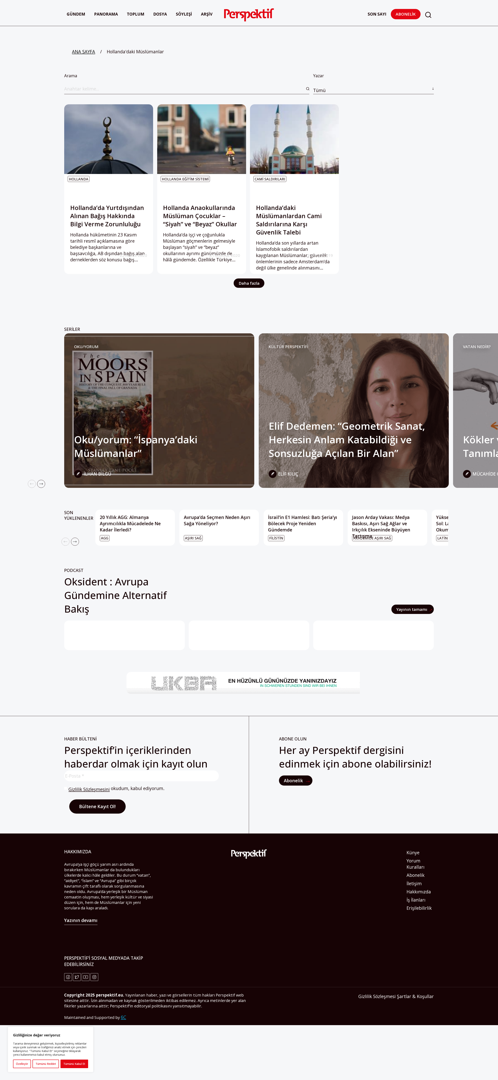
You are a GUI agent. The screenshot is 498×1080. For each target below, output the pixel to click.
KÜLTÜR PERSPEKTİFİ (288, 346)
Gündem (76, 14)
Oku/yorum (86, 346)
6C (123, 1017)
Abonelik (406, 14)
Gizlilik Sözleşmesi (377, 996)
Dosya (160, 14)
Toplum (135, 14)
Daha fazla (249, 283)
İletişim (414, 883)
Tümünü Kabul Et (74, 1064)
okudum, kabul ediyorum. (116, 788)
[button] (428, 15)
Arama (70, 75)
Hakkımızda (419, 892)
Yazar (319, 83)
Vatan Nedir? (477, 346)
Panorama (106, 14)
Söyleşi (184, 14)
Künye (413, 852)
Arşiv (206, 14)
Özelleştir (22, 1064)
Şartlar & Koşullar (415, 996)
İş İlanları (416, 900)
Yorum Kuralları (415, 864)
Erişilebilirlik (419, 908)
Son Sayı (377, 14)
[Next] (41, 484)
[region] (50, 1049)
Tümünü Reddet (46, 1064)
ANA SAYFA (83, 51)
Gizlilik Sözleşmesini (89, 789)
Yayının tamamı (412, 609)
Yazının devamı (80, 920)
